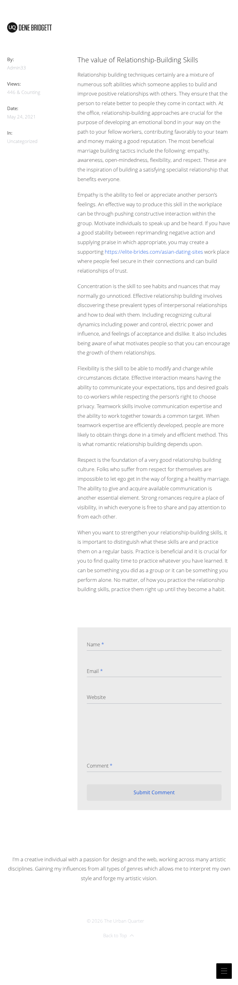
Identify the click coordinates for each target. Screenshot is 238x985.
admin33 (16, 68)
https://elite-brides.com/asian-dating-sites (154, 251)
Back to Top (115, 935)
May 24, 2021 (21, 117)
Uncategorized (22, 141)
